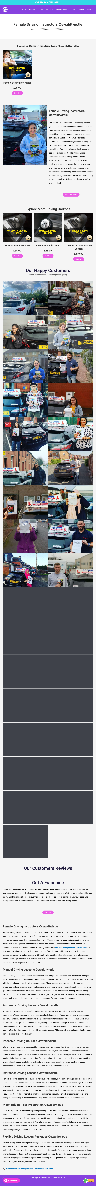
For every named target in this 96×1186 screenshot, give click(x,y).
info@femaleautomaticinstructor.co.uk (37, 1168)
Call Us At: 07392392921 (48, 2)
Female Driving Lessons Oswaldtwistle (71, 947)
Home (24, 9)
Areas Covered (61, 9)
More (89, 9)
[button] (52, 9)
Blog (73, 9)
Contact (81, 9)
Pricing (48, 9)
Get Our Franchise (36, 9)
